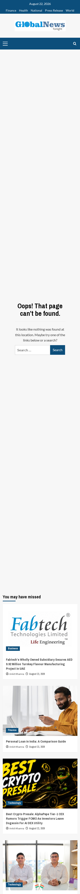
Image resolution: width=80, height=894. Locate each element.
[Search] (74, 43)
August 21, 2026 (37, 674)
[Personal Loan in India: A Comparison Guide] (40, 711)
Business (13, 648)
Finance (11, 10)
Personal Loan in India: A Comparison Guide (36, 741)
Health (23, 10)
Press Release (54, 10)
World (70, 10)
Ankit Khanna (16, 674)
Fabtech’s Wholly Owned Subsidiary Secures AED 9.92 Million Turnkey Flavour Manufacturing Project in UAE (39, 664)
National (36, 10)
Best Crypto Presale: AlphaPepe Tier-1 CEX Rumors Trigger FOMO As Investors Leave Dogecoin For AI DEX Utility (35, 818)
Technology (14, 803)
